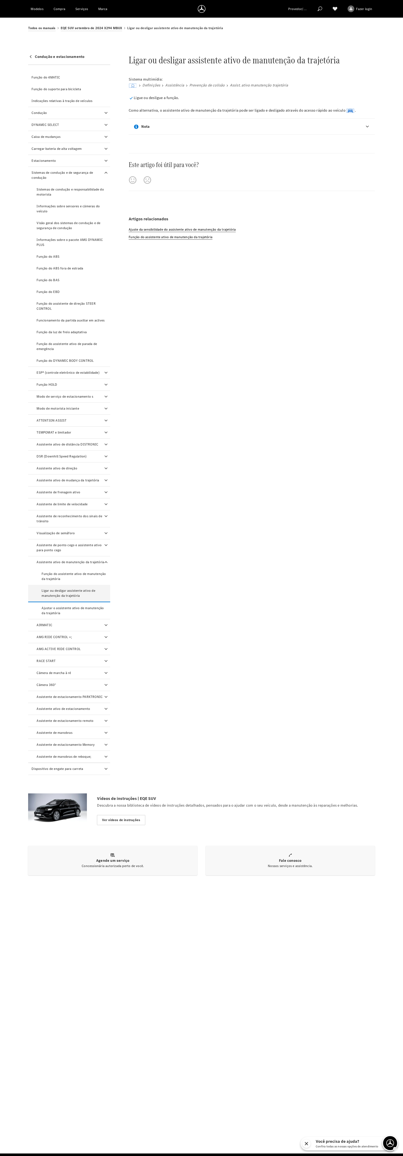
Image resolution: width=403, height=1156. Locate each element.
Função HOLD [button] (47, 384)
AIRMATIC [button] (44, 625)
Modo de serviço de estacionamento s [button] (65, 396)
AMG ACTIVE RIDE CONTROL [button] (59, 649)
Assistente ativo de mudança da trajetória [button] (68, 480)
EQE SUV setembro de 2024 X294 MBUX (91, 28)
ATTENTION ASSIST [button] (52, 420)
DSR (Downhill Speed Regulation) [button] (61, 456)
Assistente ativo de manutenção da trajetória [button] (70, 562)
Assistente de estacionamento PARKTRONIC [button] (70, 697)
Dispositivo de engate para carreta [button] (57, 769)
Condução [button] (39, 113)
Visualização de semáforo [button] (56, 533)
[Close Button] (306, 1143)
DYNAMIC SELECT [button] (45, 125)
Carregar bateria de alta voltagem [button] (56, 148)
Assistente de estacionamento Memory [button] (66, 744)
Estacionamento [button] (43, 160)
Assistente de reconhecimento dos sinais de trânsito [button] (69, 518)
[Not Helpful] (147, 180)
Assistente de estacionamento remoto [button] (65, 720)
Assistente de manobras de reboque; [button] (64, 756)
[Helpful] (133, 180)
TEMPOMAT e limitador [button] (54, 432)
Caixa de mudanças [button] (45, 137)
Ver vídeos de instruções (121, 820)
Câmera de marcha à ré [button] (54, 673)
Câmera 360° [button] (46, 685)
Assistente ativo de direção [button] (57, 468)
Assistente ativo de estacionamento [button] (63, 709)
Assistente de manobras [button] (54, 732)
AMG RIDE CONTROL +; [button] (54, 637)
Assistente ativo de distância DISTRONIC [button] (67, 444)
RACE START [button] (46, 661)
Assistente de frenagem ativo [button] (58, 492)
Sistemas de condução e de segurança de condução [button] (62, 175)
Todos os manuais (41, 28)
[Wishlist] (335, 8)
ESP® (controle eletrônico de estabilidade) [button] (68, 372)
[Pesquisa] (320, 8)
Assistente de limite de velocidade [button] (62, 504)
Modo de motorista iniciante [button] (58, 408)
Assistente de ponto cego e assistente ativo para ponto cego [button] (69, 547)
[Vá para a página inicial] (201, 9)
